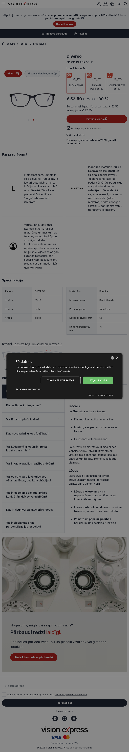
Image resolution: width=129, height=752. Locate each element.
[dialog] (64, 376)
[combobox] (112, 358)
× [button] (117, 357)
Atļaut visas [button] (98, 380)
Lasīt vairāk (63, 371)
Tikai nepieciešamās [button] (60, 380)
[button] (28, 389)
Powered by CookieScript (100, 395)
